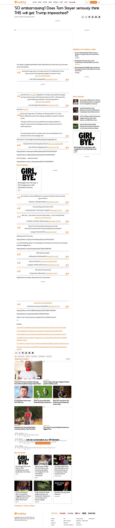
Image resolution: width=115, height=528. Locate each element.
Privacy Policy (79, 518)
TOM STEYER (48, 356)
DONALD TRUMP (21, 356)
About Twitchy (67, 520)
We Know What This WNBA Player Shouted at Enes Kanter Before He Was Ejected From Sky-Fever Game (87, 69)
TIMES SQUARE (42, 356)
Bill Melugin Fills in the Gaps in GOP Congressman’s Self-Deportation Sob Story (28, 185)
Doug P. (17, 501)
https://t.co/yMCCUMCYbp (43, 218)
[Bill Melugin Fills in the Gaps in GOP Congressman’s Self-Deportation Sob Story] (29, 174)
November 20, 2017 (52, 79)
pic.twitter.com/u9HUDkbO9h (43, 303)
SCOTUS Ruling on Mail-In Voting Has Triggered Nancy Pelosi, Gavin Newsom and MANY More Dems (23, 496)
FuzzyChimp (57, 496)
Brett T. (19, 190)
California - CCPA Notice (82, 520)
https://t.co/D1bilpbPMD (55, 144)
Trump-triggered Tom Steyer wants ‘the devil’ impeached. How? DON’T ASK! (39, 331)
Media (39, 2)
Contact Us (79, 525)
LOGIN (87, 2)
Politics (35, 2)
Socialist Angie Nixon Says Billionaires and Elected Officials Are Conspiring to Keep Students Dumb (61, 470)
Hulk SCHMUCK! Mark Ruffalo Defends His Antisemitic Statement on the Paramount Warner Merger (42, 496)
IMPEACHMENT (34, 356)
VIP (64, 518)
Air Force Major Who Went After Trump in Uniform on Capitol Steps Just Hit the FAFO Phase (87, 54)
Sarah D (16, 17)
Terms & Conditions (68, 525)
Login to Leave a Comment (43, 443)
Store (61, 2)
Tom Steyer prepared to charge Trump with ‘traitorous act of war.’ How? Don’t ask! (41, 327)
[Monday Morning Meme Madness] (62, 486)
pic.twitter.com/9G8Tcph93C (48, 261)
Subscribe (93, 2)
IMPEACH (27, 356)
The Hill (25, 109)
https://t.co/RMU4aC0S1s (43, 76)
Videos (50, 2)
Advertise (66, 523)
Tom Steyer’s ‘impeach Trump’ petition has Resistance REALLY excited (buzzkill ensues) (43, 343)
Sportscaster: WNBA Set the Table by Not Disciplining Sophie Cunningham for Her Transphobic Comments (90, 102)
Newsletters (92, 518)
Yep (18, 243)
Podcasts (55, 2)
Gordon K (37, 501)
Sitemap (78, 523)
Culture (45, 2)
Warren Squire (58, 476)
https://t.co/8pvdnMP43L (43, 102)
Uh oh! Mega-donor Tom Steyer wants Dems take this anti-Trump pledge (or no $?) (41, 334)
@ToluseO (33, 95)
